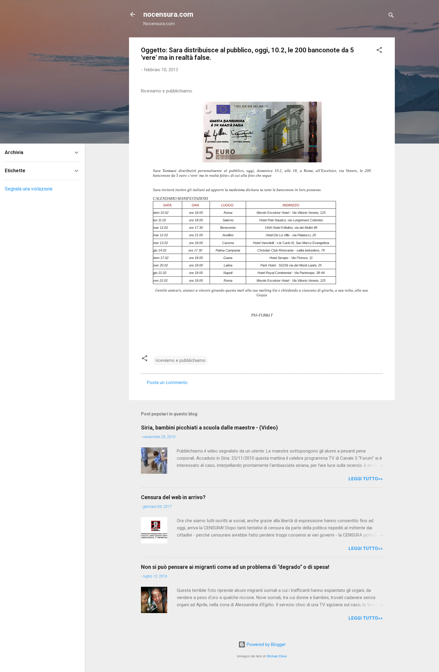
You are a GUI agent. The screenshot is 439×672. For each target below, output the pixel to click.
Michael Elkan (277, 656)
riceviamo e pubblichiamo (180, 360)
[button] (379, 51)
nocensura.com (168, 14)
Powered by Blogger (265, 644)
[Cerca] (391, 16)
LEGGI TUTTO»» (366, 478)
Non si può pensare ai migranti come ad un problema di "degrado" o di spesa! (235, 567)
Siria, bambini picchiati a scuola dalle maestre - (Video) (209, 427)
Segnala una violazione (29, 189)
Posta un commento (167, 382)
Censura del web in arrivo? (173, 497)
